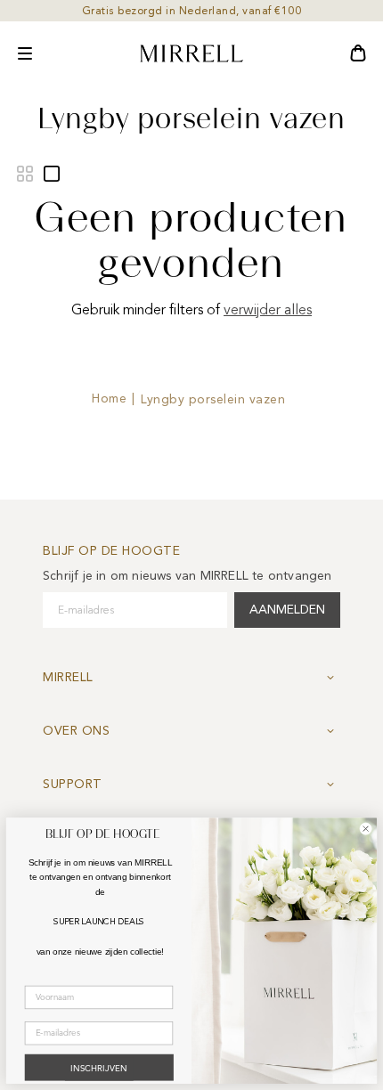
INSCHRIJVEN (98, 1069)
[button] (25, 53)
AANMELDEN (287, 609)
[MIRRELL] (191, 53)
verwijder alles (268, 310)
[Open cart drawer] (358, 53)
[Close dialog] (366, 829)
